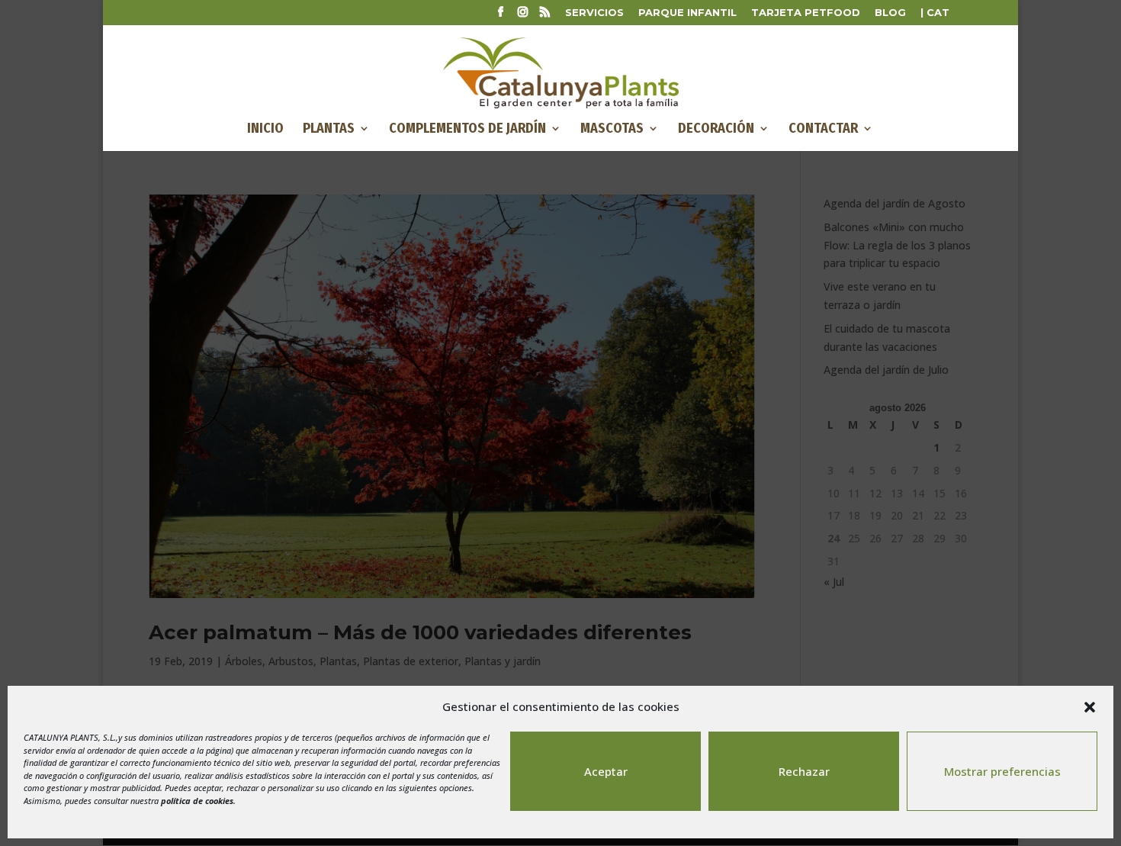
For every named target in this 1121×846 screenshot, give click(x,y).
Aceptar (606, 771)
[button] (1089, 707)
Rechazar (804, 771)
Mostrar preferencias (1002, 771)
